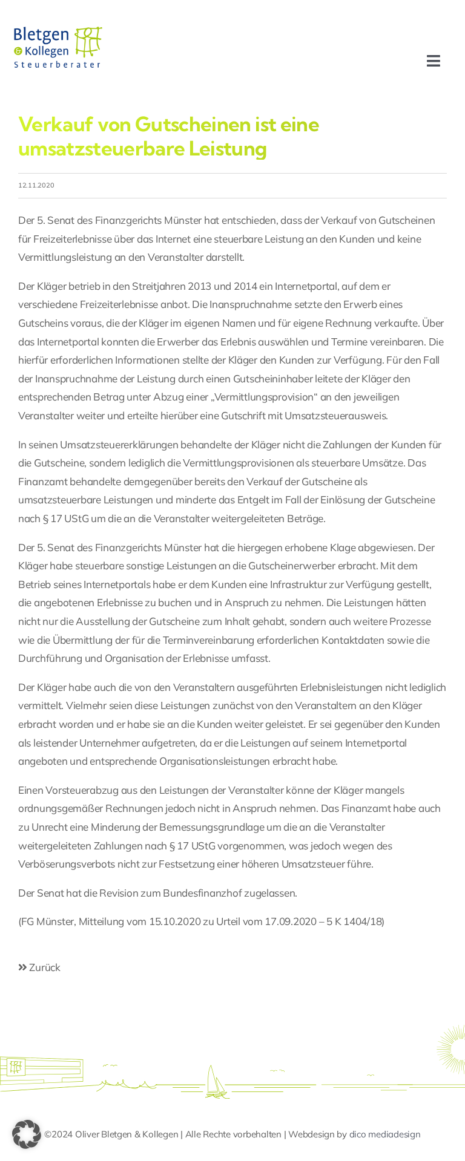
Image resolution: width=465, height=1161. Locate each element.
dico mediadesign (385, 1134)
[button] (26, 1134)
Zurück (44, 967)
